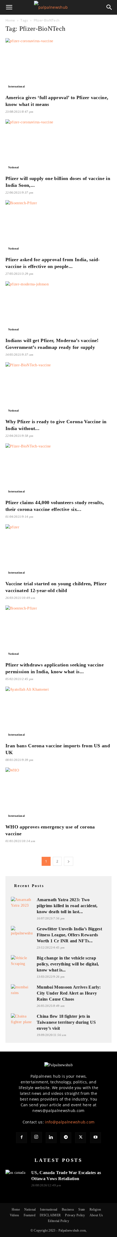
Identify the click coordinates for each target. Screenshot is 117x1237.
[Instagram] (36, 1137)
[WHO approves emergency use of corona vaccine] (58, 793)
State (81, 1209)
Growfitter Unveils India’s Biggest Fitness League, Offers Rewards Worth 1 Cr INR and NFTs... (69, 935)
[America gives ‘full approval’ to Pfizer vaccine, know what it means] (58, 64)
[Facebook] (21, 1137)
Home (10, 20)
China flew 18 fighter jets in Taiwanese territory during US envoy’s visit (66, 1022)
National (13, 167)
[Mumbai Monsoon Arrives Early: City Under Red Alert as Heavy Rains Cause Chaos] (22, 990)
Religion (95, 1209)
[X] (80, 1137)
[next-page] (68, 861)
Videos (14, 1215)
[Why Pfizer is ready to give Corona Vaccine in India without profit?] (58, 388)
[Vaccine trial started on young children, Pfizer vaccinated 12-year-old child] (58, 550)
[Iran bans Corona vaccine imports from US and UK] (58, 713)
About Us (96, 1215)
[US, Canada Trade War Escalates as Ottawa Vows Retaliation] (16, 1176)
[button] (9, 7)
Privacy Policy (75, 1215)
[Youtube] (95, 1137)
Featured (30, 1215)
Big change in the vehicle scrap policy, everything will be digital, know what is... (68, 964)
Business (68, 1209)
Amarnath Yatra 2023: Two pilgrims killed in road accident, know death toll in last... (67, 905)
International (16, 86)
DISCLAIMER (50, 1215)
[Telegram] (65, 1137)
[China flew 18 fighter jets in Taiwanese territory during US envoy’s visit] (22, 1019)
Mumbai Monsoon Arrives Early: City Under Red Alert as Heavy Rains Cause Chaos (69, 993)
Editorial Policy (58, 1221)
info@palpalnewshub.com (69, 1122)
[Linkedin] (51, 1137)
